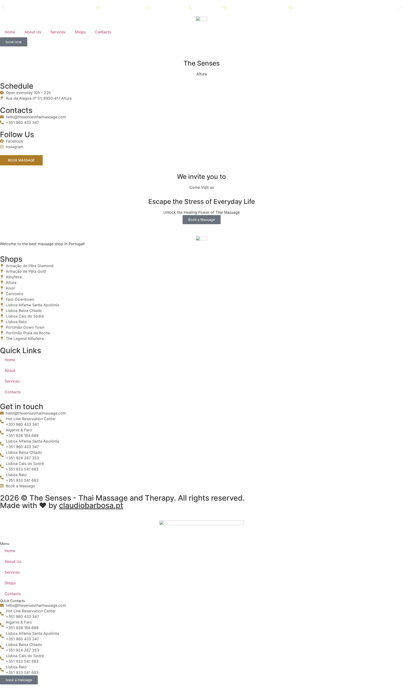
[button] (3, 7)
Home (10, 32)
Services (57, 32)
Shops (80, 32)
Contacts (103, 32)
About (10, 370)
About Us (32, 32)
